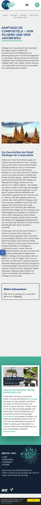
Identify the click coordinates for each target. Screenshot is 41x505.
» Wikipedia (17, 296)
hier (26, 475)
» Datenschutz (7, 459)
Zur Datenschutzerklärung (11, 502)
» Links (4, 457)
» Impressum (7, 462)
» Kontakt (6, 464)
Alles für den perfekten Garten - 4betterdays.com (19, 391)
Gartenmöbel (9, 431)
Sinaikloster (20, 220)
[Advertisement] (20, 96)
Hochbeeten (9, 416)
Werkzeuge (32, 399)
